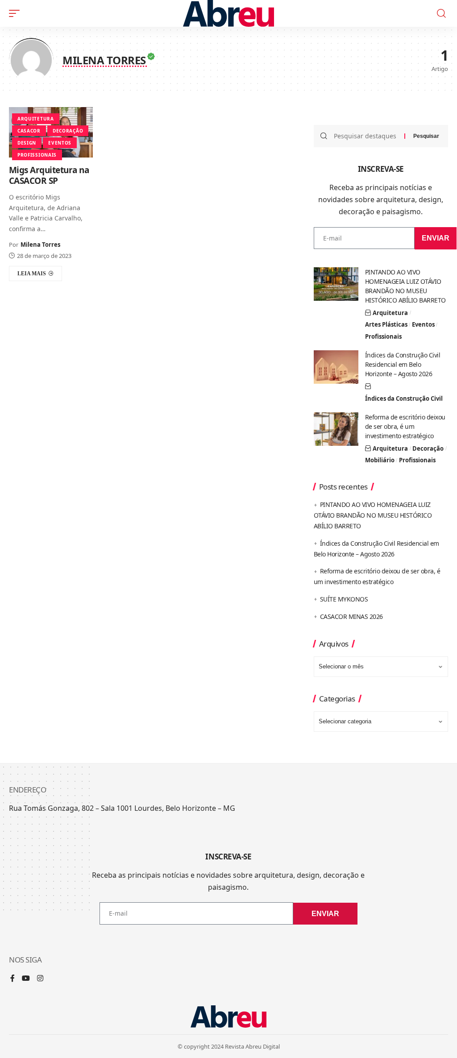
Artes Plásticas (386, 324)
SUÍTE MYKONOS (344, 599)
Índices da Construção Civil (404, 398)
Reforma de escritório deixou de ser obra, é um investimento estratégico (405, 426)
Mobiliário (380, 460)
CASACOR (29, 131)
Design (26, 143)
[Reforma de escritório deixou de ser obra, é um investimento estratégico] (336, 429)
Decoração (68, 131)
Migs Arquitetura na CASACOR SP (49, 175)
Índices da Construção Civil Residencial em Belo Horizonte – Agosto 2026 (402, 364)
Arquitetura (35, 119)
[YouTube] (26, 978)
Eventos (59, 143)
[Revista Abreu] (228, 13)
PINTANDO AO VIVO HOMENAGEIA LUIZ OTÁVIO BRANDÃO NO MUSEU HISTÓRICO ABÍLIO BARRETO (373, 515)
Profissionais (37, 155)
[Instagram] (40, 978)
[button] (16, 13)
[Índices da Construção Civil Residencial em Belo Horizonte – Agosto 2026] (336, 367)
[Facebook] (12, 978)
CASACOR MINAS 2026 (351, 616)
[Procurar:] (365, 136)
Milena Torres (40, 245)
